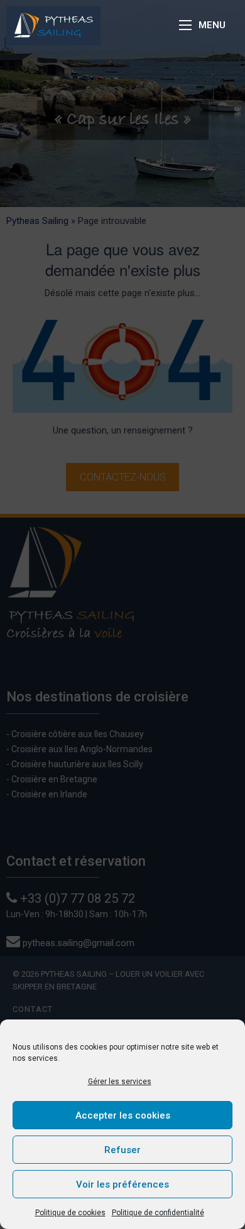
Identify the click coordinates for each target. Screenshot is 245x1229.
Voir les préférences (122, 1184)
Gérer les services (119, 1081)
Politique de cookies (70, 1212)
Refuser (122, 1150)
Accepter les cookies (122, 1115)
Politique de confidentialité (158, 1212)
